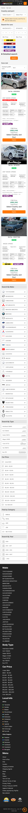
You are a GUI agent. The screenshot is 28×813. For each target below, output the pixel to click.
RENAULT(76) (9, 411)
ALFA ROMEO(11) (10, 362)
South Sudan (8, 726)
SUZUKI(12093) (9, 331)
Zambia (6, 707)
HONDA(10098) (10, 300)
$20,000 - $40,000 (10, 500)
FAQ (3, 762)
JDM (7, 527)
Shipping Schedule (8, 766)
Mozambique (8, 712)
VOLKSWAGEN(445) (11, 327)
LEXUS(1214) (9, 354)
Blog (3, 774)
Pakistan (6, 737)
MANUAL (8, 514)
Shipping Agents (7, 769)
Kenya (6, 721)
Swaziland (7, 747)
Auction (4, 764)
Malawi (6, 709)
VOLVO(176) (9, 416)
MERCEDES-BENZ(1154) (12, 309)
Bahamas (7, 742)
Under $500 (8, 462)
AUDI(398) (8, 340)
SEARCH (14, 58)
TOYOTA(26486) (10, 291)
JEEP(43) (8, 385)
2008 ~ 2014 (9, 550)
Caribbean (7, 744)
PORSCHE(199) (9, 407)
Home (3, 8)
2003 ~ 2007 (9, 554)
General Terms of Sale (9, 781)
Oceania (6, 740)
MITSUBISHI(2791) (10, 305)
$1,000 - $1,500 (9, 470)
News (4, 771)
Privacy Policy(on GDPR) (9, 786)
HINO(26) (8, 358)
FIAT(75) (8, 376)
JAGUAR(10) (9, 380)
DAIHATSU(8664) (10, 349)
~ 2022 (7, 558)
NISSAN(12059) (9, 296)
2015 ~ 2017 (9, 545)
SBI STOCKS (9, 531)
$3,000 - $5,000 (9, 483)
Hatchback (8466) (7, 426)
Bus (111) (4, 452)
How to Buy (6, 759)
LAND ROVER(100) (10, 389)
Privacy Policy (6, 783)
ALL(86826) (6, 641)
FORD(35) (8, 345)
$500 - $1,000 (8, 466)
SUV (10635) (5, 430)
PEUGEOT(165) (9, 402)
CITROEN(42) (9, 371)
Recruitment (6, 793)
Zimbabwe (7, 719)
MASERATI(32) (9, 393)
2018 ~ (7, 541)
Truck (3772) (5, 443)
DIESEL (7, 519)
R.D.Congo (7, 729)
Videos (4, 776)
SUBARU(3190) (9, 323)
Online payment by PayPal (10, 790)
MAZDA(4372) (9, 318)
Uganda (6, 724)
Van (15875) (5, 447)
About (4, 757)
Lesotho (6, 714)
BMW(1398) (9, 314)
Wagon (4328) (6, 439)
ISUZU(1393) (9, 336)
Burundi (6, 731)
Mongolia (7, 749)
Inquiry (14, 140)
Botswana (7, 717)
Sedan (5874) (6, 435)
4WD (7, 523)
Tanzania (7, 705)
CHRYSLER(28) (9, 367)
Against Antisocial (7, 788)
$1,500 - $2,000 (9, 474)
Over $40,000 (8, 504)
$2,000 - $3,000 (9, 479)
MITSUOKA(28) (9, 398)
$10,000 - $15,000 (10, 492)
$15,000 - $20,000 (10, 496)
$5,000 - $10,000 (9, 487)
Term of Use (6, 778)
